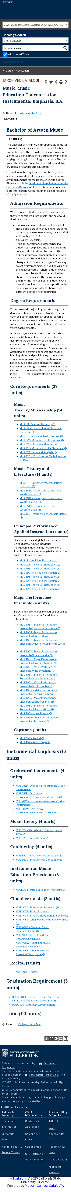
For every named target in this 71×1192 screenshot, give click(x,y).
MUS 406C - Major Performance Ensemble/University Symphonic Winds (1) (42, 644)
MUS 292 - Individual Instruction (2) (40, 572)
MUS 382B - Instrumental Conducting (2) (39, 859)
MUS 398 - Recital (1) (32, 738)
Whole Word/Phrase (19, 54)
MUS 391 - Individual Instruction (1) (40, 576)
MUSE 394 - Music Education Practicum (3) (41, 889)
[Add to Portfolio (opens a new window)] (51, 82)
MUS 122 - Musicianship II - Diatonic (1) (42, 440)
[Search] (65, 48)
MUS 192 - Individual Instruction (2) (40, 564)
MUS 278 (18, 373)
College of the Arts (30, 113)
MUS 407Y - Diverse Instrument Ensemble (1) (42, 915)
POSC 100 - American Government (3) (34, 1004)
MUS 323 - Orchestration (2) (32, 837)
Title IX (53, 1121)
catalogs (20, 1178)
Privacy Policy (11, 1078)
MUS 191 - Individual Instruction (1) (39, 560)
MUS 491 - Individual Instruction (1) (40, 584)
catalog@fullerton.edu (43, 1074)
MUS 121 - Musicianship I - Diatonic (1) (41, 435)
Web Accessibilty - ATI (58, 1134)
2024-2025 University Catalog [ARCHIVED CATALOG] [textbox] (35, 24)
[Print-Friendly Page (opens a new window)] (61, 82)
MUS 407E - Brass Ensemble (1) (34, 911)
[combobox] (35, 25)
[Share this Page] (56, 82)
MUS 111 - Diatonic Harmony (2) (37, 424)
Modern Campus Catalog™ (44, 1185)
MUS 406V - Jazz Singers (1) (36, 713)
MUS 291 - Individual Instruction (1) (40, 568)
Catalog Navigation (17, 70)
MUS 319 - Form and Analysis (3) (38, 452)
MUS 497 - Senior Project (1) (36, 742)
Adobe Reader (58, 1159)
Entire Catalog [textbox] (12, 40)
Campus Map (33, 1146)
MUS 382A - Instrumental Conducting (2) (39, 855)
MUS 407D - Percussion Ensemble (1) (37, 907)
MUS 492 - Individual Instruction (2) (40, 588)
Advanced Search (12, 61)
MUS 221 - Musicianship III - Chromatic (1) (43, 448)
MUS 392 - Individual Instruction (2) (40, 580)
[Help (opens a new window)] (66, 82)
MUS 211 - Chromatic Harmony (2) (39, 444)
